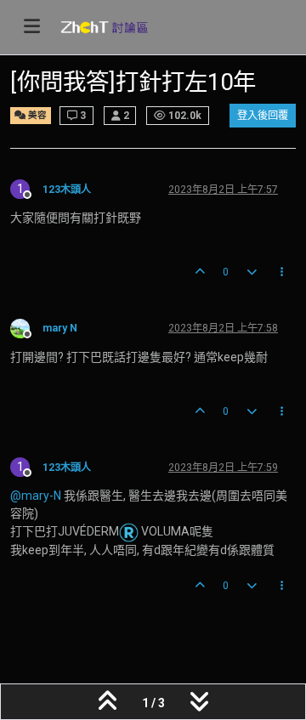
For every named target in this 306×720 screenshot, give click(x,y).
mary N (59, 328)
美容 (36, 115)
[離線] (26, 327)
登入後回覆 (262, 116)
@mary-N (35, 495)
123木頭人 (66, 190)
